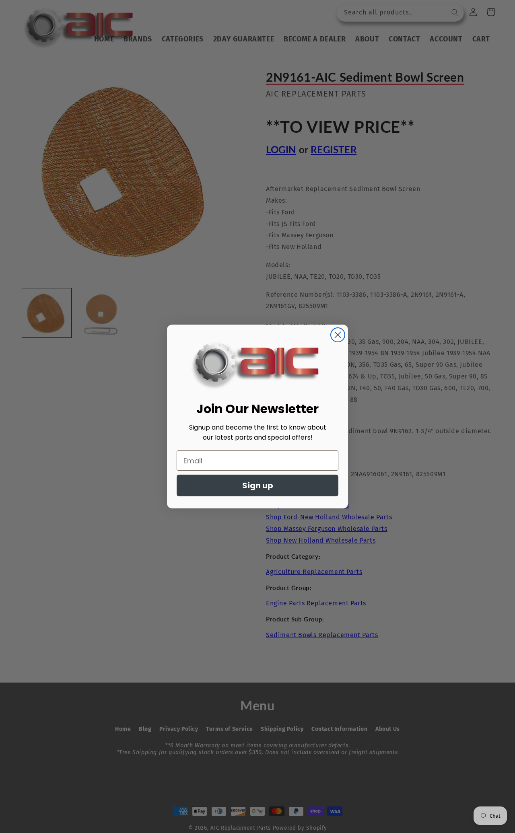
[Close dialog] (338, 335)
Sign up (257, 485)
